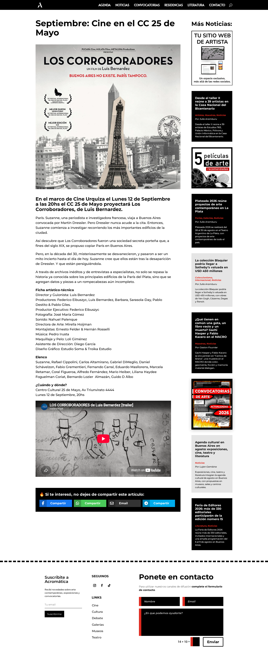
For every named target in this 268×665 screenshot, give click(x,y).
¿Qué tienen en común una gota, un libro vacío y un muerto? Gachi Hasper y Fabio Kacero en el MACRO (211, 328)
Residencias (173, 5)
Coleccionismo (203, 277)
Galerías (208, 218)
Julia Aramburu (208, 119)
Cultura (97, 611)
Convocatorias (147, 5)
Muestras (210, 115)
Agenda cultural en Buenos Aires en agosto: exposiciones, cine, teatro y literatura (211, 449)
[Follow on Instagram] (95, 585)
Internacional (203, 280)
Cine (95, 605)
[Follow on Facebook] (102, 585)
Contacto (217, 5)
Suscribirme (54, 614)
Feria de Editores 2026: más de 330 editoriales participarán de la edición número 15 (209, 512)
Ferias (198, 218)
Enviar (213, 642)
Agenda (104, 5)
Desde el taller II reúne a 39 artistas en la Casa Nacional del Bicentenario (211, 103)
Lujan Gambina (208, 466)
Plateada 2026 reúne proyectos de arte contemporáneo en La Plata (211, 206)
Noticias (122, 5)
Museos (97, 631)
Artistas (199, 115)
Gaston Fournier (209, 347)
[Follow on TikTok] (109, 585)
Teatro (96, 637)
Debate (97, 618)
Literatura (196, 5)
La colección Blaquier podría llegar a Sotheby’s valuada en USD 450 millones (211, 266)
